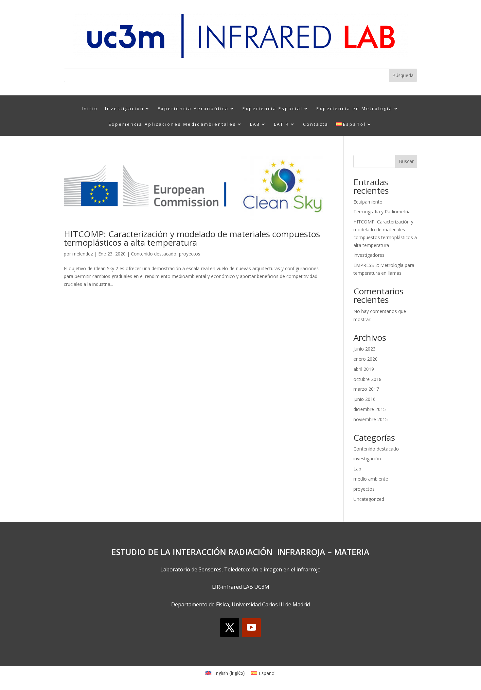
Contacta (316, 124)
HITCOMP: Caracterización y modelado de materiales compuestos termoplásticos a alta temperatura (192, 238)
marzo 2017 (366, 389)
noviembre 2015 (370, 419)
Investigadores (368, 255)
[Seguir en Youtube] (251, 627)
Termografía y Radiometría (382, 211)
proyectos (189, 254)
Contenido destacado (153, 254)
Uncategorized (368, 499)
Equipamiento (368, 202)
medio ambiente (370, 479)
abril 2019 (363, 369)
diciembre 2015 (369, 409)
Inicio (90, 108)
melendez (82, 254)
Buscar (406, 161)
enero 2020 (365, 359)
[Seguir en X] (229, 627)
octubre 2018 (367, 379)
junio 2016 (364, 399)
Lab (357, 469)
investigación (367, 458)
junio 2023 (364, 349)
